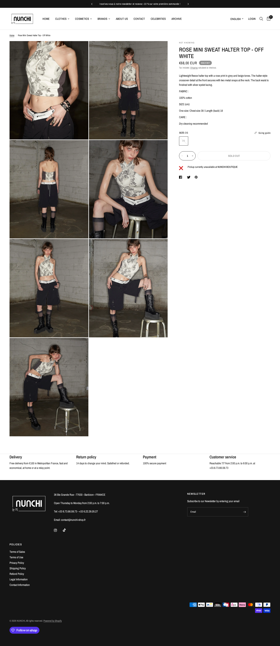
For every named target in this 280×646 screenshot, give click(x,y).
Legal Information (19, 579)
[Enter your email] (244, 511)
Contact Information (20, 585)
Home (12, 35)
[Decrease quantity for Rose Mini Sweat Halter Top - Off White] (182, 155)
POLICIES (16, 544)
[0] (267, 19)
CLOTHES (60, 19)
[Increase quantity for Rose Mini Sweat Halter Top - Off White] (192, 155)
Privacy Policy (17, 563)
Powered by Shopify (52, 620)
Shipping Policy (18, 568)
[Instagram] (58, 530)
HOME (46, 19)
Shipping (194, 67)
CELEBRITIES (158, 19)
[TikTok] (67, 530)
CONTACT (139, 19)
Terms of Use (16, 557)
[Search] (261, 19)
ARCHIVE (176, 19)
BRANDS (102, 19)
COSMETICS (82, 19)
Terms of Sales (17, 552)
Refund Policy (17, 574)
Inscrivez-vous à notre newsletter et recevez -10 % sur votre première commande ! (139, 4)
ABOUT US (122, 19)
